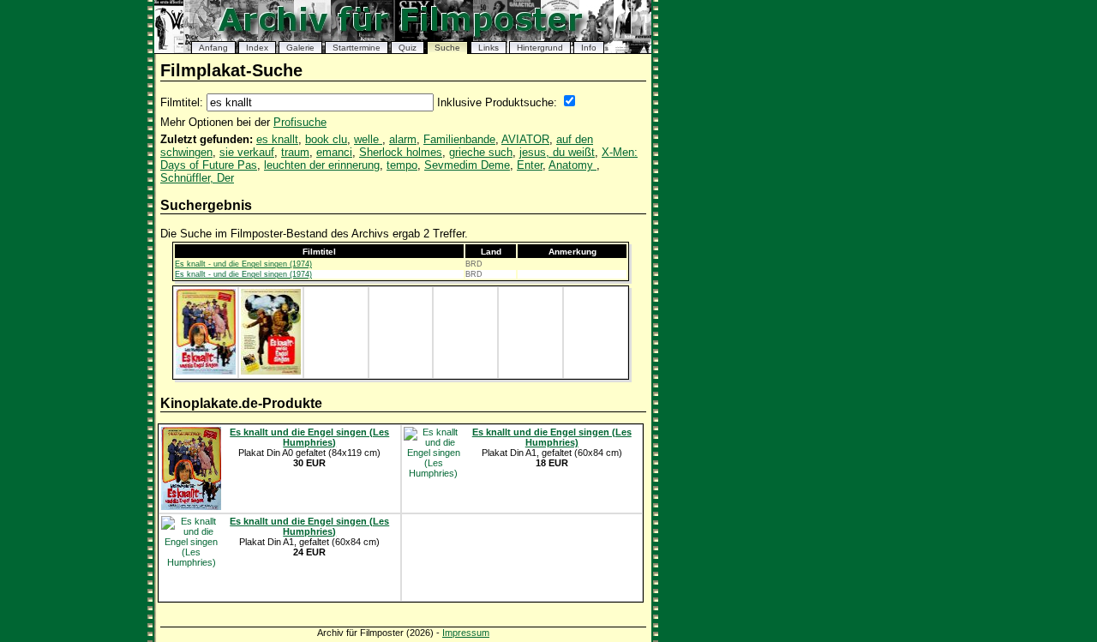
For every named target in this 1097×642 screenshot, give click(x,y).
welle (368, 139)
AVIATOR (525, 139)
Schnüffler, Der (197, 177)
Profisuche (300, 122)
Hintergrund (540, 47)
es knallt (277, 139)
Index (257, 47)
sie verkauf (246, 152)
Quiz (408, 47)
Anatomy (572, 165)
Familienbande (459, 139)
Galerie (300, 47)
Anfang (213, 47)
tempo (402, 165)
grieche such (481, 152)
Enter (530, 165)
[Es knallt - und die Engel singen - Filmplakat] (206, 371)
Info (588, 47)
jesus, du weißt (557, 152)
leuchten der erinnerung (322, 165)
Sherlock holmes (400, 152)
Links (488, 47)
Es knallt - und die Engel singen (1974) (243, 264)
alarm (403, 139)
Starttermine (357, 47)
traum (295, 152)
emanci (334, 152)
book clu (326, 139)
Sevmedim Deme (467, 165)
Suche (447, 47)
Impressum (465, 632)
